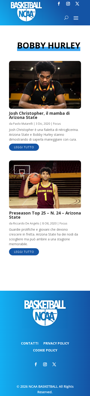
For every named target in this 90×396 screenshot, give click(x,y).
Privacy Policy (56, 343)
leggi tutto (24, 147)
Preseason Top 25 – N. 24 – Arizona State (45, 215)
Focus (57, 124)
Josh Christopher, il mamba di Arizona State (39, 115)
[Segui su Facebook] (59, 3)
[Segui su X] (77, 3)
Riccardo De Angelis (26, 223)
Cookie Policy (45, 350)
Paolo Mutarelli (23, 124)
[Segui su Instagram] (68, 3)
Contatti (29, 343)
